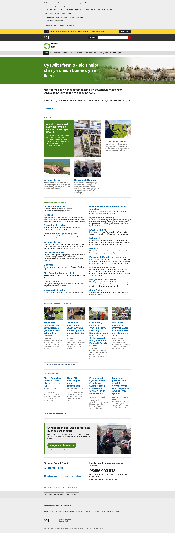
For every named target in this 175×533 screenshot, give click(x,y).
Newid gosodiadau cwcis (68, 25)
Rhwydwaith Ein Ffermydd (102, 279)
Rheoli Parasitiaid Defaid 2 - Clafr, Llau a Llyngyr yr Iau (53, 382)
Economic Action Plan (113, 511)
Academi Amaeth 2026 (55, 206)
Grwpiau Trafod (51, 281)
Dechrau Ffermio (52, 180)
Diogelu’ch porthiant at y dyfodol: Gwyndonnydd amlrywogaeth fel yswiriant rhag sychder (120, 386)
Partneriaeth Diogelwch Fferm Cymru (108, 257)
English (92, 37)
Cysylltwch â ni (105, 53)
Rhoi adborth (125, 31)
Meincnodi (94, 238)
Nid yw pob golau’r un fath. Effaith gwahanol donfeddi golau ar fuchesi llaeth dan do (75, 329)
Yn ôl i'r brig (74, 494)
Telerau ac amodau (68, 511)
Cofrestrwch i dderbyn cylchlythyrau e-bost (64, 476)
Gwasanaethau (55, 53)
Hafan (46, 53)
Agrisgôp (48, 215)
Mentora (93, 248)
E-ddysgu (49, 265)
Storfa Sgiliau (96, 290)
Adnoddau (79, 53)
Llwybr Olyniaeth (98, 230)
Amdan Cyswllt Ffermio (51, 505)
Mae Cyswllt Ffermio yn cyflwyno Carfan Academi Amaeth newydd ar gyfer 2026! (120, 329)
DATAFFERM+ (68, 53)
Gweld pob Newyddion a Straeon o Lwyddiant (60, 364)
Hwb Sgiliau (117, 53)
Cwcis (46, 511)
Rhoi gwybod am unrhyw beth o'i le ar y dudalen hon (61, 487)
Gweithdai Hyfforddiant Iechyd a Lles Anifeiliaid (108, 207)
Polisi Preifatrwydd (55, 511)
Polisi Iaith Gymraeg (99, 511)
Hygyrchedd (79, 511)
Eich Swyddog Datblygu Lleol (59, 273)
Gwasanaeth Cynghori (85, 180)
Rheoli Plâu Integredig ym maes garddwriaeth (73, 382)
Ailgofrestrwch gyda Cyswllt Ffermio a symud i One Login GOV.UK (57, 128)
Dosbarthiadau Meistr (115, 141)
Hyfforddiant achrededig (101, 217)
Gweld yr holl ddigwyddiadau (54, 413)
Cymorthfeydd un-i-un (55, 225)
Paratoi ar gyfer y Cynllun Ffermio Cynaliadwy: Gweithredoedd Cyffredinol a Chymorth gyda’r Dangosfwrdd (97, 386)
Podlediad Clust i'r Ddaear (102, 267)
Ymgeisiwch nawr (60, 445)
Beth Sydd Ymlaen (91, 53)
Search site (129, 37)
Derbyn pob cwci (50, 25)
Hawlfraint (88, 511)
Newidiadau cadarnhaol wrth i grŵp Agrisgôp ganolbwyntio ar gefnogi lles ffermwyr (52, 329)
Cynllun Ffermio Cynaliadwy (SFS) (61, 233)
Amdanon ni (48, 108)
